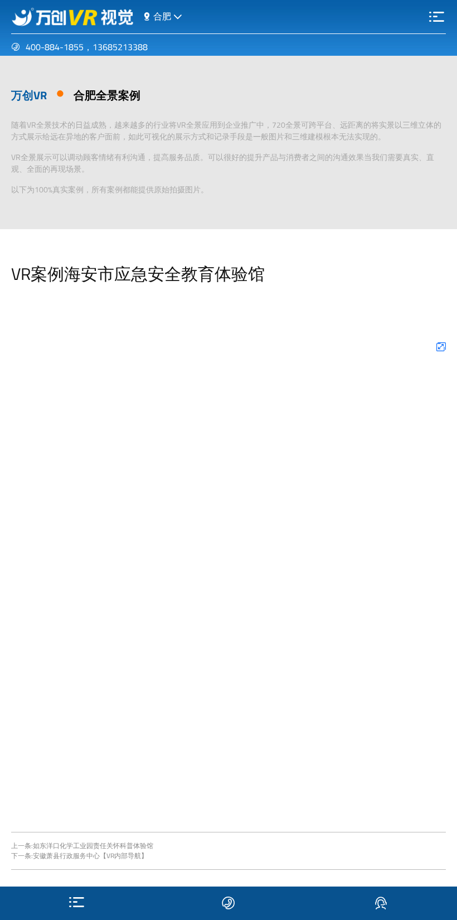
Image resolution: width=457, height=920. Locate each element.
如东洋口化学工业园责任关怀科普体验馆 (93, 845)
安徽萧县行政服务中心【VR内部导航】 (90, 855)
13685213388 (120, 47)
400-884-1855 (55, 47)
